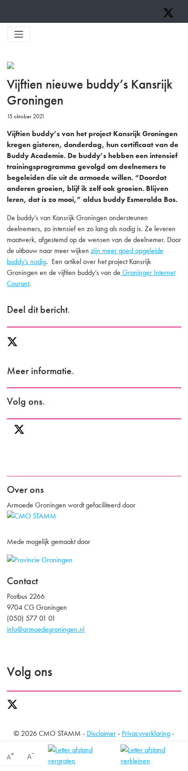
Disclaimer (101, 733)
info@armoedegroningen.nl (45, 629)
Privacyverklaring (146, 733)
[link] (10, 756)
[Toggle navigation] (18, 34)
